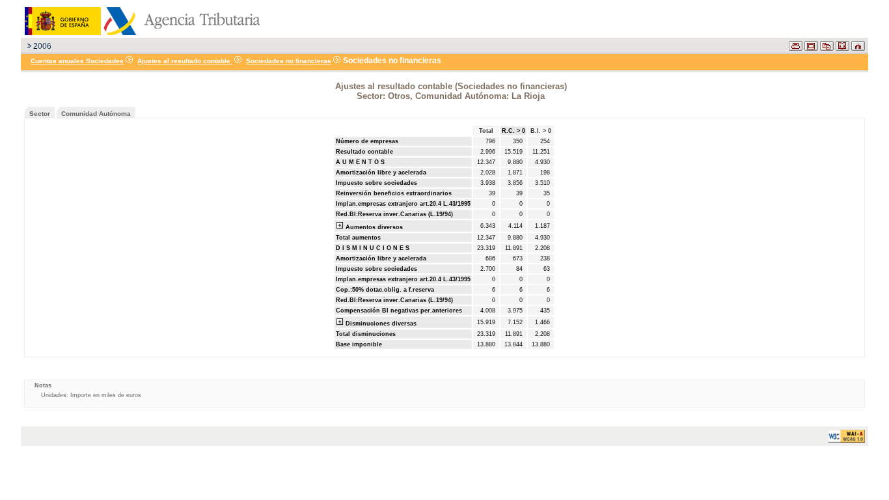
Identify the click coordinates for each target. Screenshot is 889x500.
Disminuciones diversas (380, 323)
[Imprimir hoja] (795, 48)
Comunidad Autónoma (96, 113)
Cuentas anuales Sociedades (77, 60)
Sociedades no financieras (288, 60)
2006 (42, 46)
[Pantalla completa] (811, 48)
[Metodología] (842, 48)
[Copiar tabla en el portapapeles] (827, 48)
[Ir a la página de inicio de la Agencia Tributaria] (140, 32)
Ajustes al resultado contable (184, 60)
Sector (39, 113)
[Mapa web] (858, 48)
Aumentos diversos (373, 227)
